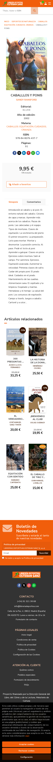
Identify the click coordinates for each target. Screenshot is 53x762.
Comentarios (34, 202)
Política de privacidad (26, 644)
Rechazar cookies (26, 750)
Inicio (6, 21)
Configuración (26, 757)
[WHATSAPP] (34, 585)
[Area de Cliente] (45, 3)
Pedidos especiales (26, 674)
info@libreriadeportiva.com (26, 606)
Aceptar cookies (26, 744)
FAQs (26, 684)
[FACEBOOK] (19, 585)
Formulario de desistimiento (26, 679)
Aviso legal (26, 634)
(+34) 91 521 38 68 (26, 601)
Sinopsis (13, 202)
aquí (27, 735)
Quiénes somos (27, 669)
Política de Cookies (26, 649)
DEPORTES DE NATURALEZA (24, 21)
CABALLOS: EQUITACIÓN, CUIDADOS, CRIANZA (27, 128)
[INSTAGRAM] (29, 585)
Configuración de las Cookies (26, 654)
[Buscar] (34, 10)
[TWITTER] (24, 585)
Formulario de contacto (26, 619)
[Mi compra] (41, 3)
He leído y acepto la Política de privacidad (24, 558)
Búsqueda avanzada (45, 10)
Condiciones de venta (26, 639)
